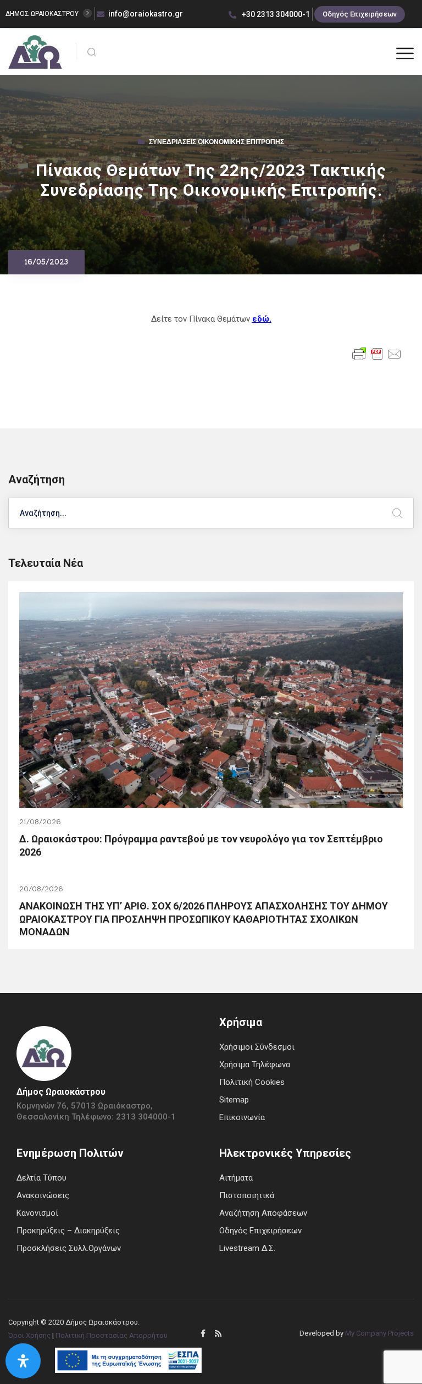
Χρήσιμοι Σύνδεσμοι (257, 1047)
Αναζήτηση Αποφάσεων (263, 1213)
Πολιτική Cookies (252, 1082)
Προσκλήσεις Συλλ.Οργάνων (68, 1248)
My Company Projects (379, 1333)
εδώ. (261, 319)
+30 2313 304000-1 (275, 14)
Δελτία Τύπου (41, 1178)
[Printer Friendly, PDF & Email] (377, 353)
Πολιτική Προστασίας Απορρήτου (111, 1335)
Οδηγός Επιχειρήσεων (360, 14)
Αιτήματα (236, 1178)
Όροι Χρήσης (29, 1335)
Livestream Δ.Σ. (247, 1248)
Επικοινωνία (242, 1117)
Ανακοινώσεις (42, 1195)
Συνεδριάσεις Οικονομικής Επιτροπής (216, 143)
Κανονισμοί (37, 1213)
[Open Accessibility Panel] (23, 1361)
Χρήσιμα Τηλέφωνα (254, 1064)
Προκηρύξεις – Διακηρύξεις (68, 1231)
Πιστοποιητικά (246, 1195)
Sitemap (234, 1100)
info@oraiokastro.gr (145, 13)
